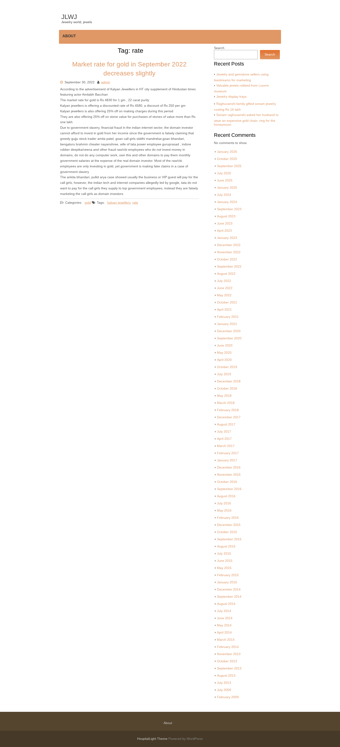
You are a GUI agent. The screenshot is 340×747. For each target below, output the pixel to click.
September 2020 (229, 338)
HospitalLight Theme (152, 739)
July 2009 (224, 690)
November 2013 (229, 654)
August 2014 (226, 604)
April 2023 (224, 231)
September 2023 (229, 209)
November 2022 (229, 252)
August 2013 (226, 676)
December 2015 (229, 525)
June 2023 (224, 223)
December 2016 (229, 467)
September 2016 (229, 489)
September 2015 (229, 539)
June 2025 (224, 180)
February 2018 (228, 410)
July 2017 (224, 432)
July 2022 (224, 281)
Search (219, 48)
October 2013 (227, 661)
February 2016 (228, 518)
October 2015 (227, 532)
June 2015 (224, 561)
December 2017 (229, 417)
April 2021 (224, 310)
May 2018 (224, 396)
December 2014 (229, 589)
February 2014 (228, 647)
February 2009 (228, 697)
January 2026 (227, 152)
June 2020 (224, 345)
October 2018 (227, 389)
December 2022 (229, 245)
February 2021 (228, 317)
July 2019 (224, 374)
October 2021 (227, 302)
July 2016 (224, 503)
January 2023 (227, 238)
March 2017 (226, 446)
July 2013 (224, 683)
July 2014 (224, 611)
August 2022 (226, 274)
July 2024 (224, 195)
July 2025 (224, 173)
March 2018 (226, 403)
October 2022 (227, 259)
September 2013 (229, 668)
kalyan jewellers (118, 203)
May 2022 (224, 295)
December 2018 (229, 381)
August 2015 (226, 546)
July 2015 (224, 554)
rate (135, 203)
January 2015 (227, 582)
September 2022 (229, 267)
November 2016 (229, 475)
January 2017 (227, 460)
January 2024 (227, 202)
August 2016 (226, 496)
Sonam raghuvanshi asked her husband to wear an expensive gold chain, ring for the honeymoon (246, 120)
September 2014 (229, 597)
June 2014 (224, 618)
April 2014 (224, 632)
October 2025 (227, 159)
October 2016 (227, 482)
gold (88, 203)
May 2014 (224, 625)
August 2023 (226, 216)
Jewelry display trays (231, 97)
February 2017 (228, 453)
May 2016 (224, 511)
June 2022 (224, 288)
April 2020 (224, 360)
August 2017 (226, 424)
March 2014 (226, 640)
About (69, 36)
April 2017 (224, 439)
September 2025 (229, 166)
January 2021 (227, 324)
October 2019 (227, 367)
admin (105, 82)
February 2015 (228, 575)
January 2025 (227, 188)
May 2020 (224, 353)
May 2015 (224, 568)
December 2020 (229, 331)
